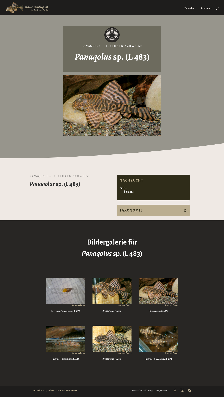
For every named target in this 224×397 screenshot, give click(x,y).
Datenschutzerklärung (142, 390)
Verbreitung (206, 8)
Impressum (161, 390)
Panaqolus (189, 8)
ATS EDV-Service (69, 390)
